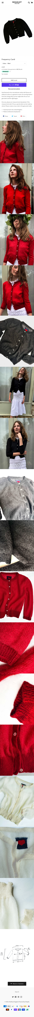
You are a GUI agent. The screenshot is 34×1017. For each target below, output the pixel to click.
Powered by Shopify (24, 1002)
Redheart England (13, 1002)
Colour (4, 63)
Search (17, 992)
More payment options (14, 89)
